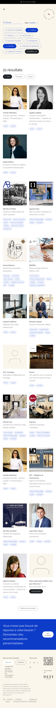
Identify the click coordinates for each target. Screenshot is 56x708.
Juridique (33, 30)
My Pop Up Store (10, 531)
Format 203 (7, 422)
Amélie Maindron (10, 113)
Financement (7, 219)
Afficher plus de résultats (28, 608)
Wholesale (6, 275)
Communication (34, 275)
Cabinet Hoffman (9, 322)
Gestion (6, 126)
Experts (30, 76)
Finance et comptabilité (15, 30)
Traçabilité (11, 285)
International (15, 275)
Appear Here (34, 209)
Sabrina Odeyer (9, 581)
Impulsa (32, 422)
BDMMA (32, 265)
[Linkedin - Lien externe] (30, 667)
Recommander (36, 591)
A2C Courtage (8, 372)
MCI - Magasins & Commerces (36, 476)
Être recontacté (48, 634)
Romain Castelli (35, 322)
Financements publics (19, 219)
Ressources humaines (14, 41)
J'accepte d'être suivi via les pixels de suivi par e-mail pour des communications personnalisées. (9, 672)
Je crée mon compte (29, 2)
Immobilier (11, 46)
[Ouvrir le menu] (4, 9)
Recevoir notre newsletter (11, 658)
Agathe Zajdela (35, 113)
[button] (33, 23)
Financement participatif (36, 332)
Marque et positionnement (37, 279)
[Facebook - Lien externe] (30, 662)
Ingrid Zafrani (8, 162)
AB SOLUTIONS (9, 209)
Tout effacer (30, 51)
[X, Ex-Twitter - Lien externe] (37, 662)
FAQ (4, 699)
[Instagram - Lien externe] (34, 662)
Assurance (11, 35)
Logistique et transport (15, 51)
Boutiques (49, 219)
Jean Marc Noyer (36, 531)
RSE (5, 285)
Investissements (44, 329)
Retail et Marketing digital (36, 219)
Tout (8, 76)
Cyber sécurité (26, 35)
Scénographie (19, 432)
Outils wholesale (8, 279)
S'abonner (21, 662)
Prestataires (19, 76)
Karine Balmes (9, 265)
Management (33, 41)
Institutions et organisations (30, 46)
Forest (31, 372)
